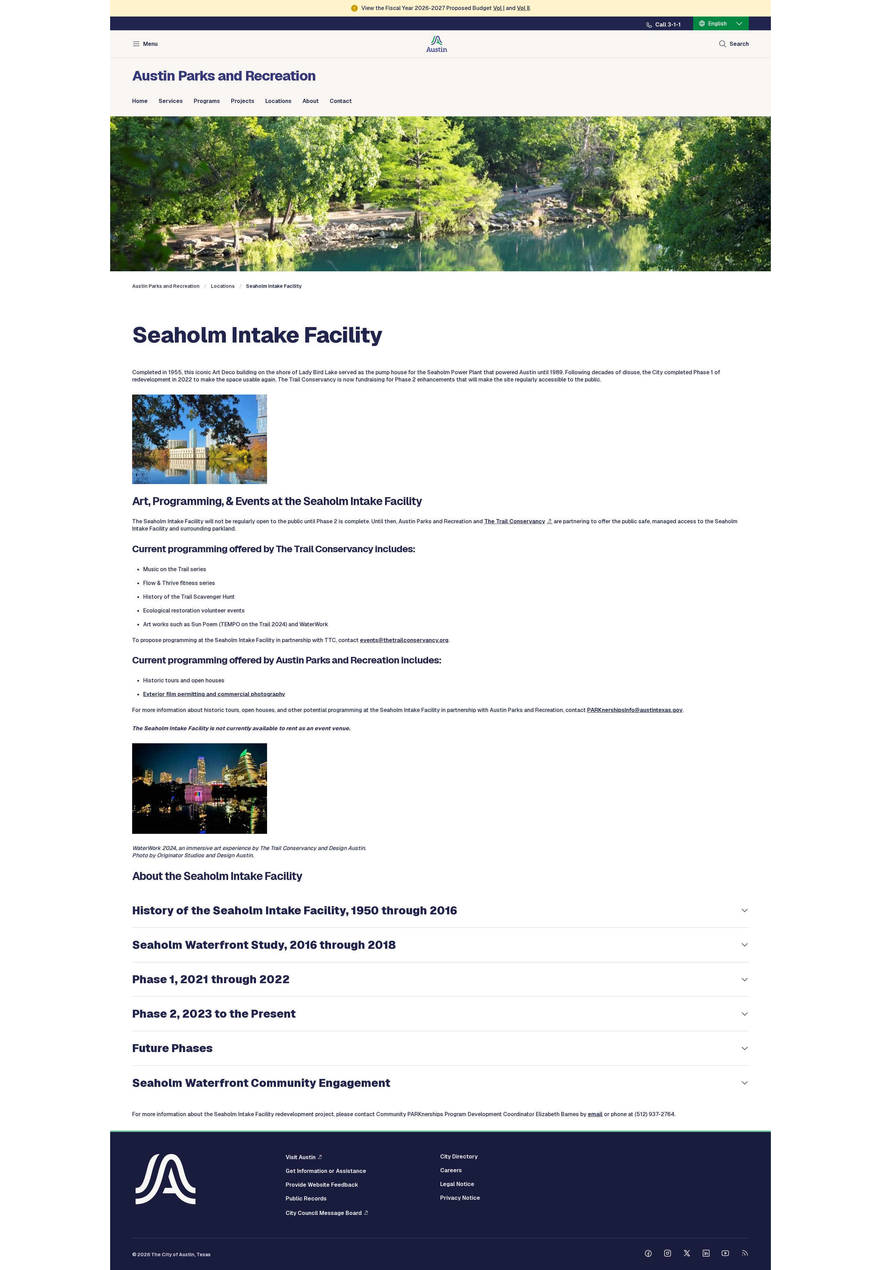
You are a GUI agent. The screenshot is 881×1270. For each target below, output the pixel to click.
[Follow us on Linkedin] (706, 1254)
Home (140, 101)
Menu (150, 44)
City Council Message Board (324, 1213)
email (595, 1114)
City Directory (459, 1156)
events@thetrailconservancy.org (404, 640)
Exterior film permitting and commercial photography (214, 694)
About (310, 101)
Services (171, 101)
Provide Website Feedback (322, 1185)
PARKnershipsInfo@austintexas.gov (634, 710)
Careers (451, 1170)
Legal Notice (457, 1184)
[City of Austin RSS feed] (745, 1254)
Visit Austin (301, 1157)
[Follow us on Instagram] (668, 1254)
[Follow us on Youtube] (725, 1254)
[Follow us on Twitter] (687, 1254)
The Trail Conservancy (514, 521)
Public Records (306, 1198)
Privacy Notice (460, 1198)
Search (739, 44)
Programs (207, 101)
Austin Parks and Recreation (166, 286)
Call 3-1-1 (668, 25)
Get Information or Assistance (326, 1171)
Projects (242, 101)
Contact (341, 101)
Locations (278, 101)
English (717, 23)
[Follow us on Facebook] (648, 1254)
